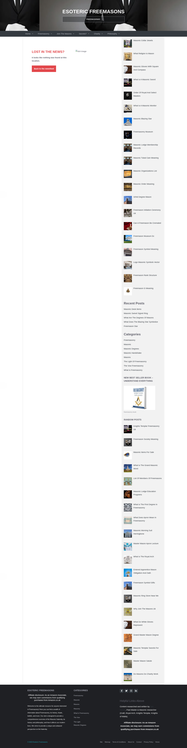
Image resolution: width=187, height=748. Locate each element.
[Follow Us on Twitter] (126, 691)
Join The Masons (64, 34)
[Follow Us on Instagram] (131, 691)
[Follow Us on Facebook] (121, 691)
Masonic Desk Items (132, 309)
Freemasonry (43, 34)
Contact (139, 742)
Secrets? (83, 34)
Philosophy (112, 34)
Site (101, 742)
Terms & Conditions (119, 742)
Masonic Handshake (132, 353)
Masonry (77, 709)
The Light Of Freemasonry (135, 361)
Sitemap (107, 742)
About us (131, 742)
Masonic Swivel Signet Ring (136, 313)
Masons (127, 357)
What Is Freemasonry (133, 370)
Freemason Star (131, 326)
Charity (97, 34)
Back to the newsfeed (44, 69)
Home (28, 34)
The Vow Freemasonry (133, 366)
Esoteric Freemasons (93, 11)
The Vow (77, 717)
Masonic (127, 344)
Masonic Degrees (131, 349)
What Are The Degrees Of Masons (139, 318)
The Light (77, 722)
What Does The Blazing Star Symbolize (141, 322)
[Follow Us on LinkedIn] (136, 691)
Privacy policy (148, 742)
